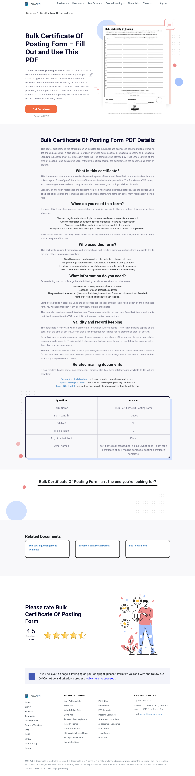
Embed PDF (103, 705)
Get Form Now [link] (41, 109)
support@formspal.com (151, 714)
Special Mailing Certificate (73, 382)
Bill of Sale (69, 705)
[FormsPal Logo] (33, 3)
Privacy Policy (31, 721)
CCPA (27, 734)
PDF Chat (102, 738)
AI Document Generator (109, 724)
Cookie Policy (31, 743)
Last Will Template (72, 701)
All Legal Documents (73, 738)
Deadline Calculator (107, 715)
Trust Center (104, 733)
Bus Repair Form (138, 545)
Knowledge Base (71, 742)
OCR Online (103, 728)
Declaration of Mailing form (74, 379)
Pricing (28, 748)
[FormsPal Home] (33, 695)
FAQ (27, 730)
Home (28, 702)
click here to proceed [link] (101, 678)
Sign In (163, 3)
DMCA (28, 739)
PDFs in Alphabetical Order (76, 733)
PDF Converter (105, 710)
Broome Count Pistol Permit (94, 545)
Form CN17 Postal (65, 386)
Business (31, 13)
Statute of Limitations (108, 719)
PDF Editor (103, 701)
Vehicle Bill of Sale (72, 710)
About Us (29, 711)
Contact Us (30, 716)
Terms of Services (33, 725)
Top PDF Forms (71, 724)
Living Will (68, 715)
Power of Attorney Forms (75, 719)
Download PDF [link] (41, 116)
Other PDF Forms (72, 728)
